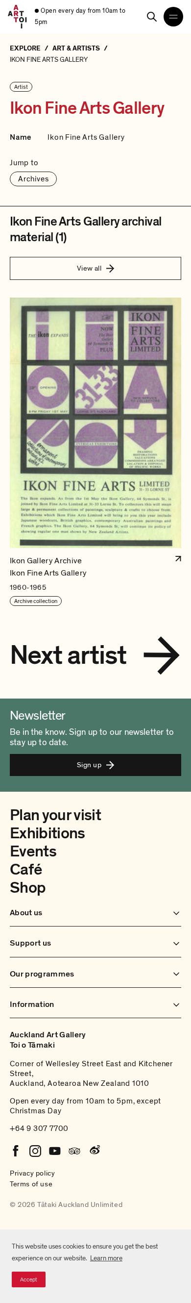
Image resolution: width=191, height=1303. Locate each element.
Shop (28, 888)
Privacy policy (32, 1173)
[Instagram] (35, 1151)
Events (33, 851)
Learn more (106, 1258)
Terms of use (31, 1183)
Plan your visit (55, 815)
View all (89, 268)
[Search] (152, 16)
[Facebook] (16, 1151)
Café (26, 869)
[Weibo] (94, 1151)
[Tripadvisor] (74, 1151)
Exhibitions (47, 833)
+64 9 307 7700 (39, 1128)
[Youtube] (55, 1151)
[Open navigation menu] (173, 16)
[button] (95, 452)
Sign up (89, 765)
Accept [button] (28, 1279)
